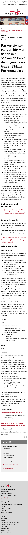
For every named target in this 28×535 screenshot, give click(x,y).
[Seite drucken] (24, 437)
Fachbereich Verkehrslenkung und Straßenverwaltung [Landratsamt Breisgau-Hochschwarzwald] (13, 240)
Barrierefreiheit (12, 4)
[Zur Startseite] (14, 11)
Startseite (12, 1)
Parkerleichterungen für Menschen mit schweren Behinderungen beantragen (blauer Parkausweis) (15, 212)
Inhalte (6, 1)
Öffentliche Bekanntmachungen (10, 522)
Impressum (18, 3)
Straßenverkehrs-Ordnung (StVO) (11, 412)
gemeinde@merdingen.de (11, 464)
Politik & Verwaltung (10, 30)
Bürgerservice (19, 30)
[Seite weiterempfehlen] (26, 437)
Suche (18, 1)
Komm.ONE (12, 524)
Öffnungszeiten (9, 468)
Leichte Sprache (22, 4)
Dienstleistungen (4, 31)
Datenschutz (5, 528)
